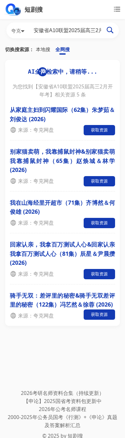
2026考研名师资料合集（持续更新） (62, 393)
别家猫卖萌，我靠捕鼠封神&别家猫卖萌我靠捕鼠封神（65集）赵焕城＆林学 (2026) (62, 160)
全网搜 (62, 49)
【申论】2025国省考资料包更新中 (62, 401)
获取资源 (99, 130)
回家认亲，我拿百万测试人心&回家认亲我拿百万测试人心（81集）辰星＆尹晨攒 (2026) (62, 253)
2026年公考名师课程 (62, 409)
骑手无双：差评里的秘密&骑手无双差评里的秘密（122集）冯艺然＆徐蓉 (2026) (62, 299)
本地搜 (43, 49)
